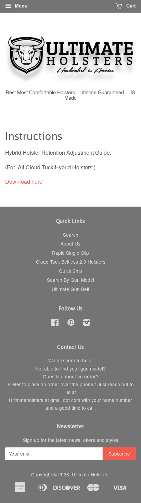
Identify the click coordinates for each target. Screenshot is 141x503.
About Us (70, 243)
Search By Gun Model (70, 279)
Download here (23, 181)
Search (70, 234)
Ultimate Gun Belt (70, 288)
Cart (130, 5)
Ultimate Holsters (90, 474)
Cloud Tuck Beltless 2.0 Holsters (70, 261)
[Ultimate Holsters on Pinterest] (71, 323)
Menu (20, 5)
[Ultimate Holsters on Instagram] (86, 323)
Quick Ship (70, 270)
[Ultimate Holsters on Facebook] (55, 323)
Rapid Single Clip (70, 252)
